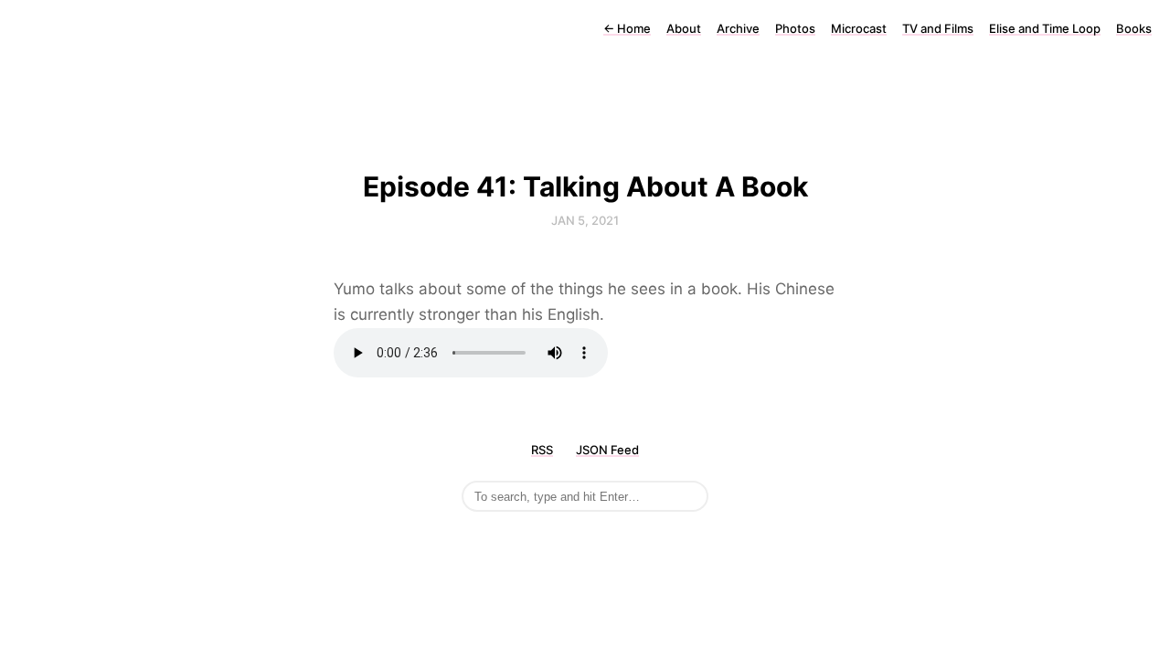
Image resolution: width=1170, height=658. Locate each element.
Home (627, 28)
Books (1134, 28)
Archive (738, 28)
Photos (795, 28)
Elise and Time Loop (1045, 28)
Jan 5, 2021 (585, 220)
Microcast (859, 28)
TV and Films (937, 28)
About (683, 28)
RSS (542, 449)
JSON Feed (607, 449)
